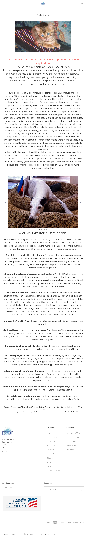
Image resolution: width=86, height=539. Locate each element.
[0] (82, 3)
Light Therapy (52, 437)
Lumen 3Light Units (73, 437)
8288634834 (6, 452)
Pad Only (69, 454)
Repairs (49, 462)
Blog (48, 475)
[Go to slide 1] (39, 229)
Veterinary (50, 450)
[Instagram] (11, 488)
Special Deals (71, 441)
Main (48, 433)
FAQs (49, 466)
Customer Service (53, 471)
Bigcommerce (18, 534)
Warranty (50, 458)
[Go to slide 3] (44, 229)
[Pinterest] (6, 488)
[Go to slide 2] (80, 202)
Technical (50, 454)
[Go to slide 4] (5, 202)
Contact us (51, 441)
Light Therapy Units (73, 433)
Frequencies (51, 446)
